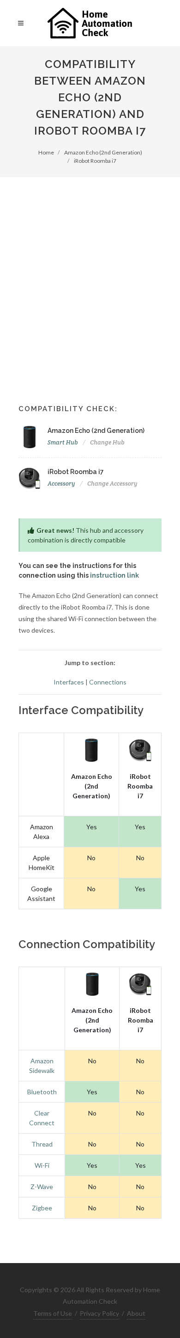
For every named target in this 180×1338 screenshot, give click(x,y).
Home (46, 152)
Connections (107, 682)
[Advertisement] (90, 272)
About (136, 1313)
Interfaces (69, 682)
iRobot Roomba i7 (95, 160)
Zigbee (42, 1208)
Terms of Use (52, 1313)
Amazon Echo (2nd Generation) (103, 152)
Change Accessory (112, 483)
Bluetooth (42, 1092)
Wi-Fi (42, 1165)
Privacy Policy (99, 1313)
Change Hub (107, 442)
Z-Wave (41, 1186)
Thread (42, 1144)
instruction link (114, 575)
